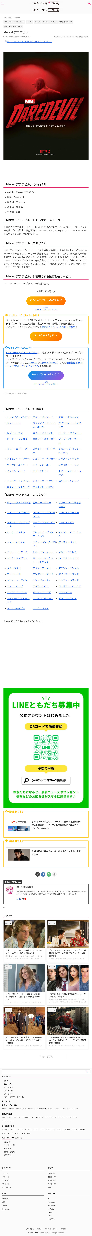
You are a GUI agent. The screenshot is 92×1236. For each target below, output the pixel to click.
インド (43, 1129)
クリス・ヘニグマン (17, 580)
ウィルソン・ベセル (43, 487)
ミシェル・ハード (16, 471)
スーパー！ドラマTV (72, 1117)
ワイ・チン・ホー (42, 464)
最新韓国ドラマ (74, 362)
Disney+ (19, 1108)
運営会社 (7, 1155)
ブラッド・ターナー (69, 512)
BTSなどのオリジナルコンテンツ (22, 366)
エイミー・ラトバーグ (18, 487)
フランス (11, 1133)
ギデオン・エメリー (17, 464)
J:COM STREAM (42, 1108)
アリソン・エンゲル (69, 568)
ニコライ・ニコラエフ (44, 439)
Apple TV (12, 1108)
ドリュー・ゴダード (17, 552)
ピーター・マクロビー (70, 433)
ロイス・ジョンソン (43, 433)
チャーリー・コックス (18, 480)
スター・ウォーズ (49, 362)
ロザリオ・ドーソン (69, 464)
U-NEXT (64, 1108)
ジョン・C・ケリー (17, 592)
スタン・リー (65, 592)
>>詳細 (46, 307)
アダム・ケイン (41, 586)
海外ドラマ (6, 1199)
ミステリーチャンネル (8, 1121)
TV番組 (4, 1206)
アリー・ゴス (14, 574)
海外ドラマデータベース (14, 1097)
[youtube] (25, 899)
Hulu (25, 1108)
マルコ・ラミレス (68, 552)
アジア (50, 1168)
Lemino (51, 1108)
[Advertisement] (46, 656)
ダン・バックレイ (68, 598)
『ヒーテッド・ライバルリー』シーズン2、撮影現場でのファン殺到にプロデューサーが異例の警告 (67, 953)
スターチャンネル (60, 1117)
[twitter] (37, 874)
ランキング (8, 1090)
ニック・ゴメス (41, 608)
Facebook (51, 1202)
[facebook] (43, 874)
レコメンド (8, 1087)
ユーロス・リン (66, 522)
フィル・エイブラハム (18, 512)
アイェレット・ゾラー (18, 458)
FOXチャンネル (12, 1117)
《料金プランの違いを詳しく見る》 (46, 309)
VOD (4, 1193)
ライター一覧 (9, 1145)
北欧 (24, 1133)
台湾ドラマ (52, 1180)
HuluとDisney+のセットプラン (21, 352)
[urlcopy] (54, 874)
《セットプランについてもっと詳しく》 (46, 384)
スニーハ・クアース (43, 598)
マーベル (32, 362)
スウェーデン (67, 1129)
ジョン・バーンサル (43, 480)
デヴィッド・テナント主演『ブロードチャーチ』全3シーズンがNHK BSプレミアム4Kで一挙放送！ (24, 1040)
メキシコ (18, 1133)
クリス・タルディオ (69, 458)
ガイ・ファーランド (69, 574)
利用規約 (39, 1229)
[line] (49, 874)
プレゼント (8, 1094)
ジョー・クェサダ (42, 592)
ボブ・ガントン (41, 471)
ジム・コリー (14, 568)
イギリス (21, 1129)
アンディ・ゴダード (43, 574)
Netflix (57, 1108)
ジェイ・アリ (14, 423)
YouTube (51, 1209)
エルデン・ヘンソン (69, 480)
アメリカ (14, 1129)
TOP (6, 1081)
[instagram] (23, 899)
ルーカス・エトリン (69, 558)
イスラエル (28, 1129)
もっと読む (47, 1056)
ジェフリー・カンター (44, 458)
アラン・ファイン (42, 568)
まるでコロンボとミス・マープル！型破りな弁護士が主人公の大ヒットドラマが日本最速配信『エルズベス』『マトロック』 (56, 824)
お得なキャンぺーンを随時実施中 (59, 327)
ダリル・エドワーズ (17, 448)
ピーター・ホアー (42, 502)
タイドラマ (52, 1184)
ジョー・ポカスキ (16, 542)
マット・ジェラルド (43, 417)
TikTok (50, 1212)
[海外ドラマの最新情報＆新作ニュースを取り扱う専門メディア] (46, 3)
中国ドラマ (52, 1177)
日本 (29, 1133)
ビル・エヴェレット (43, 552)
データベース (6, 1187)
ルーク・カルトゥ (16, 532)
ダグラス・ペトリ (68, 542)
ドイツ (4, 1133)
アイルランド (6, 1129)
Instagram (51, 1206)
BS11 (4, 1117)
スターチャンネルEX (73, 1108)
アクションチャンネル (48, 1117)
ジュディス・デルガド (18, 417)
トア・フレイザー (16, 608)
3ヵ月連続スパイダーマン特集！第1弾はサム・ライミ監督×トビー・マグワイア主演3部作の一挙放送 (67, 1040)
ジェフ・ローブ (15, 586)
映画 (3, 1202)
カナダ (59, 1129)
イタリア (36, 1129)
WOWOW (38, 1117)
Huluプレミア (32, 1108)
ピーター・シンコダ (17, 439)
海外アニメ (6, 1209)
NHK (20, 1117)
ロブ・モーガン (15, 433)
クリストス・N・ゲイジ (19, 502)
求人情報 (7, 1148)
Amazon (5, 1108)
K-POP (50, 1187)
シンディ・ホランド (69, 580)
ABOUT (7, 1142)
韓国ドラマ (52, 1173)
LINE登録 (51, 1219)
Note (49, 1216)
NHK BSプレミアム (28, 1117)
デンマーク (82, 1129)
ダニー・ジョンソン (69, 417)
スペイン (75, 1129)
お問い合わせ (9, 1152)
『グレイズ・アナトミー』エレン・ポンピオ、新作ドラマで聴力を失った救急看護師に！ (23, 996)
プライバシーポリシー (51, 1229)
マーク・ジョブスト (17, 558)
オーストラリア (51, 1129)
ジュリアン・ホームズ (70, 586)
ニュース (7, 1084)
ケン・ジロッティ (42, 580)
